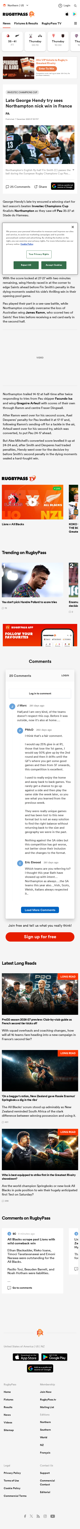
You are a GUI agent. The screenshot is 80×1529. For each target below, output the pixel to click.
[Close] (73, 227)
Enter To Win (46, 68)
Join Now (46, 1392)
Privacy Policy (12, 1473)
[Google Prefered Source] (60, 186)
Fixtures (8, 1399)
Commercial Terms (15, 1496)
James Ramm (35, 312)
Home (7, 1392)
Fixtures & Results (26, 23)
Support (45, 1473)
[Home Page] (18, 14)
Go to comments (20, 1288)
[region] (40, 248)
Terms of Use (11, 1480)
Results (8, 1407)
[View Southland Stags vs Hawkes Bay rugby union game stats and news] (35, 41)
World (43, 1437)
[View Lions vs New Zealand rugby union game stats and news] (12, 41)
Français (45, 1452)
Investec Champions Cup (50, 206)
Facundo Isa (63, 398)
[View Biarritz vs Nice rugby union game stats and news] (58, 41)
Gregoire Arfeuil (28, 403)
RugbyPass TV (51, 23)
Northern (45, 1422)
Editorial (45, 1492)
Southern (45, 1430)
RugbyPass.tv (48, 1399)
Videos (8, 1422)
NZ (42, 1445)
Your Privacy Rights (39, 254)
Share (43, 187)
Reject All (26, 265)
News (6, 23)
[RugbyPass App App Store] (26, 1357)
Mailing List (47, 1407)
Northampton (24, 211)
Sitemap (9, 1430)
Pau (59, 211)
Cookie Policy (12, 1488)
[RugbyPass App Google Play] (54, 1357)
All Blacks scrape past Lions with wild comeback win (31, 1241)
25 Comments (20, 187)
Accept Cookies (54, 265)
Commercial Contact (47, 1482)
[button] (76, 23)
